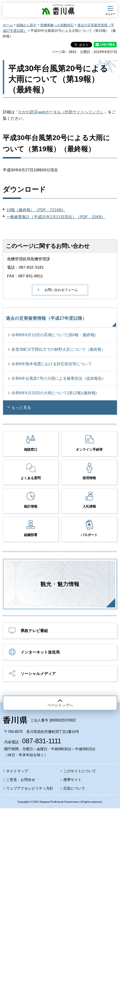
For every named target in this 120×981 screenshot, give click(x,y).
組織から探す (26, 25)
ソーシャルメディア (38, 673)
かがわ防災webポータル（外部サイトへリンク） (61, 112)
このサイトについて (79, 771)
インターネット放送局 (40, 652)
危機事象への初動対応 (57, 25)
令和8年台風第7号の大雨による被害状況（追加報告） (58, 378)
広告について (74, 788)
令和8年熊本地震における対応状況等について (51, 364)
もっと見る (21, 407)
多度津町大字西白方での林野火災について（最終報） (58, 349)
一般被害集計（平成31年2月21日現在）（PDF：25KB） (55, 217)
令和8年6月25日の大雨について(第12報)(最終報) (54, 393)
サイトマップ (17, 771)
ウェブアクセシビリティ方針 (29, 788)
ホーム (8, 25)
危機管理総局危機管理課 (28, 259)
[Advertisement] (60, 879)
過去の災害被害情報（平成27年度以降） (46, 318)
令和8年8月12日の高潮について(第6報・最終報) (53, 335)
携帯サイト (72, 780)
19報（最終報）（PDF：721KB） (36, 210)
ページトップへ (60, 705)
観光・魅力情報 (60, 584)
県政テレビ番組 (34, 630)
